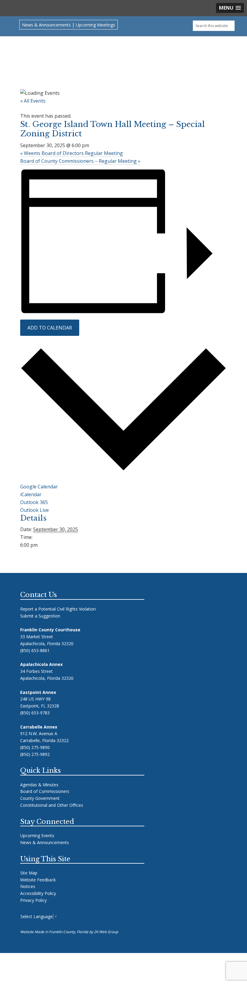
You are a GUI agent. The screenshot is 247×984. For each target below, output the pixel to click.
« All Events (32, 100)
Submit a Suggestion (40, 616)
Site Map (28, 873)
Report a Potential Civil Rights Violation (58, 609)
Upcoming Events (37, 835)
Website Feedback (38, 880)
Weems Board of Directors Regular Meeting (71, 153)
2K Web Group (106, 931)
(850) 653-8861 (35, 650)
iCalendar (31, 494)
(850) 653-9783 (35, 713)
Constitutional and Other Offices (51, 805)
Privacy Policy (33, 900)
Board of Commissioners (44, 791)
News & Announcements (46, 25)
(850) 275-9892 (35, 754)
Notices (27, 886)
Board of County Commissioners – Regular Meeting (80, 161)
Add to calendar (49, 327)
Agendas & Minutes (39, 785)
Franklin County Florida (123, 58)
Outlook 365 (34, 502)
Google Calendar (39, 486)
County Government (40, 798)
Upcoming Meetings (95, 25)
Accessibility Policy (38, 893)
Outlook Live (34, 510)
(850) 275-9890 (35, 747)
